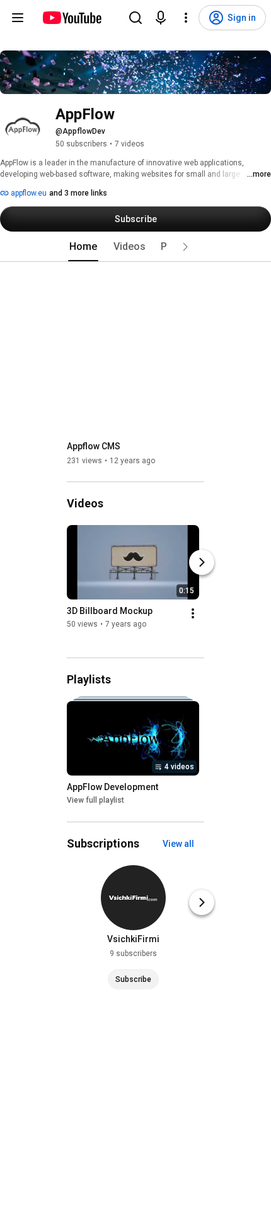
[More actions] (192, 613)
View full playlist (95, 800)
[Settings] (185, 17)
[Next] (201, 562)
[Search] (135, 17)
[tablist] (135, 247)
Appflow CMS (93, 446)
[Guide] (17, 17)
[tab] (83, 247)
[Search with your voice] (160, 17)
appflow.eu (28, 193)
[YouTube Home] (71, 17)
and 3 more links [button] (78, 193)
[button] (185, 247)
